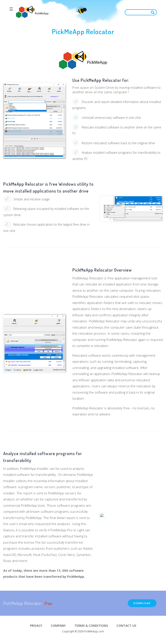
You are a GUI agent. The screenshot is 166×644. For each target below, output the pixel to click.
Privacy (36, 625)
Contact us (126, 625)
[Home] (32, 12)
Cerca (153, 12)
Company (58, 625)
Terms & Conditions (91, 625)
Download (142, 603)
